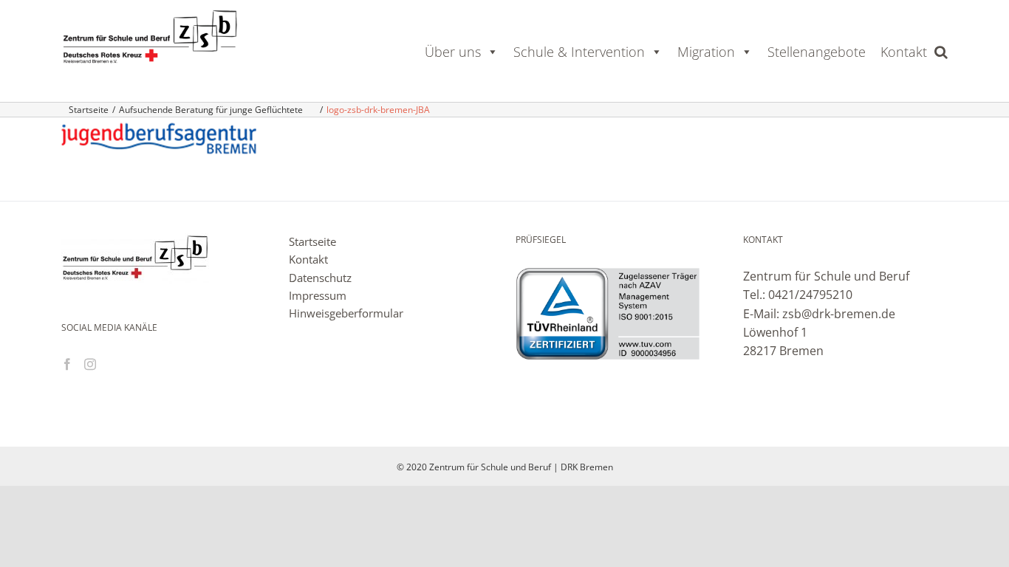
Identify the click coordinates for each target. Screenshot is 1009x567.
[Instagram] (90, 364)
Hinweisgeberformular (346, 313)
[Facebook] (67, 364)
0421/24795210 (810, 294)
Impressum (317, 295)
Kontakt (903, 52)
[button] (941, 52)
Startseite (312, 241)
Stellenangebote (816, 52)
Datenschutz (320, 277)
